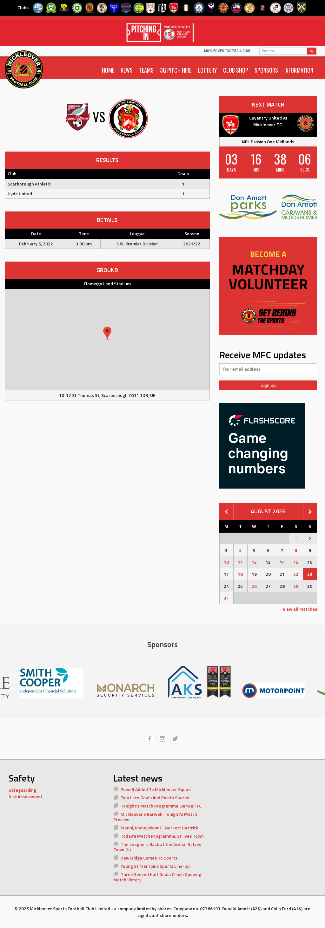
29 (295, 586)
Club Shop (235, 70)
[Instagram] (162, 738)
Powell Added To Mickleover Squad (156, 789)
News (127, 70)
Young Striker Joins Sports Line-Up (155, 866)
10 (226, 562)
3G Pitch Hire (175, 70)
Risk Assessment (26, 796)
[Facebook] (150, 738)
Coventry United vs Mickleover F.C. (268, 121)
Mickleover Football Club (227, 50)
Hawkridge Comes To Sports (149, 857)
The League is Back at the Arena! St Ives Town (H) (157, 847)
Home (108, 70)
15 (295, 562)
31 (226, 597)
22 (295, 574)
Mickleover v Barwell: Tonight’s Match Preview (155, 817)
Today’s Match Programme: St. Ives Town (162, 836)
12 (254, 562)
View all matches (300, 609)
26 (254, 586)
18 (240, 574)
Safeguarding (22, 790)
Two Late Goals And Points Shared (155, 797)
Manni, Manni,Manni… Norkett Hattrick (159, 827)
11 (240, 562)
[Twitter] (175, 738)
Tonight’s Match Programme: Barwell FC (161, 805)
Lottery (207, 70)
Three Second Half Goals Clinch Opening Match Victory (157, 877)
